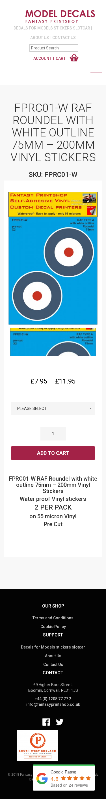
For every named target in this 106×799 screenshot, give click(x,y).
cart (61, 58)
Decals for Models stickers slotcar (52, 28)
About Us (39, 37)
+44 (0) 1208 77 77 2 (53, 699)
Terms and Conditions (53, 618)
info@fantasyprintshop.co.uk (53, 704)
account (42, 58)
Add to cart (53, 453)
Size (53, 397)
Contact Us (64, 37)
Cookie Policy (53, 626)
